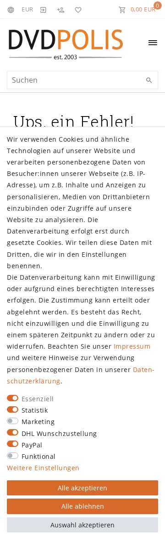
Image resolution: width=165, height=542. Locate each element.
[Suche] (149, 80)
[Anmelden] (43, 9)
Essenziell (38, 398)
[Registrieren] (60, 9)
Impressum (132, 346)
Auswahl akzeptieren (82, 525)
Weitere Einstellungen (43, 467)
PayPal (32, 445)
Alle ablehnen (82, 506)
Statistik (35, 410)
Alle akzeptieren (82, 488)
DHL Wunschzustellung (59, 433)
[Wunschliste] (76, 9)
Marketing (38, 421)
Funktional (39, 456)
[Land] (12, 9)
